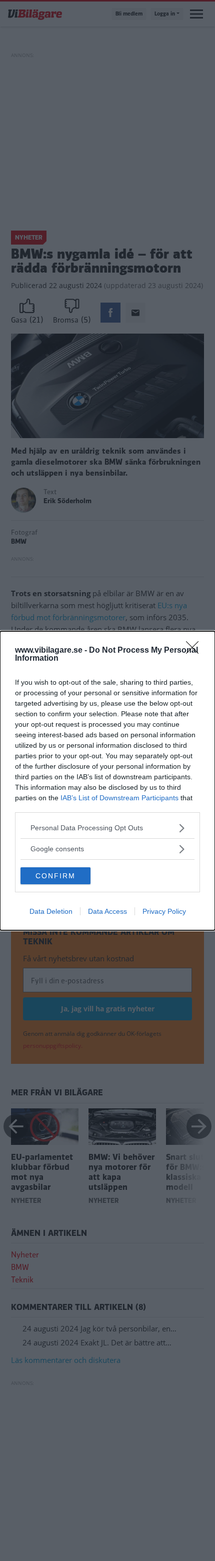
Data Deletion (51, 911)
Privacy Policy (164, 911)
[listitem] (107, 828)
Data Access (107, 911)
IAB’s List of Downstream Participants (119, 798)
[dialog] (107, 780)
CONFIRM (56, 876)
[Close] (195, 650)
